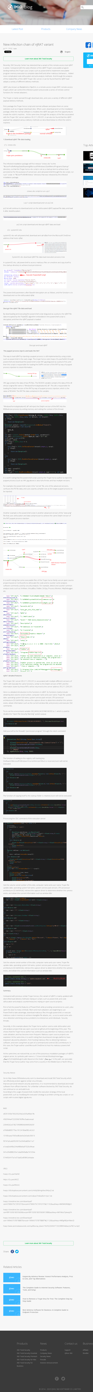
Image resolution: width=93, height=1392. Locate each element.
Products (45, 29)
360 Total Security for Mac (26, 1359)
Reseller (86, 1353)
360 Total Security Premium (27, 1356)
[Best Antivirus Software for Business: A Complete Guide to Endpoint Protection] (11, 1311)
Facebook (88, 45)
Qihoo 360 (68, 1353)
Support (67, 1350)
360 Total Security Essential (27, 1353)
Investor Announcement (49, 1363)
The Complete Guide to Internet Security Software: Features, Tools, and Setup (46, 1288)
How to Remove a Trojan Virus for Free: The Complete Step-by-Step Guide (48, 1300)
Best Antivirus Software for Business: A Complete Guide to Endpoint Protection (45, 1311)
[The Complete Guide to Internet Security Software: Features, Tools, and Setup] (11, 1288)
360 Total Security (23, 1350)
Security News (45, 1356)
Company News (74, 29)
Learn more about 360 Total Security (38, 59)
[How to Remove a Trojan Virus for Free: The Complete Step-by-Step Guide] (11, 1300)
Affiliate (85, 1350)
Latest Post (17, 29)
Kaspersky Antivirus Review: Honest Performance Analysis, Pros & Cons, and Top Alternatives (48, 1277)
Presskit (43, 1359)
